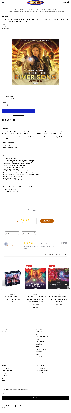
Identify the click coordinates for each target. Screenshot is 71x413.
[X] (11, 120)
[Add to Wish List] (21, 266)
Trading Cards (39, 343)
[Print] (8, 120)
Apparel (38, 346)
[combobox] (12, 233)
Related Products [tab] (7, 259)
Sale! (37, 354)
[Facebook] (3, 120)
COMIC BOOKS (40, 338)
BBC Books (4, 367)
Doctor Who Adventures (8, 377)
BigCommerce (11, 406)
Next (69, 289)
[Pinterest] (14, 120)
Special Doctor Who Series (51, 9)
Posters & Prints (40, 341)
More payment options (18, 115)
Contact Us (4, 328)
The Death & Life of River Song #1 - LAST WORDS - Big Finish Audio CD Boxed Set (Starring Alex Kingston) (36, 11)
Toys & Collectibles (41, 329)
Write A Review (47, 221)
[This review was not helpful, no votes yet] (65, 254)
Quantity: (4, 102)
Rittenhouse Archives (7, 370)
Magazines (39, 334)
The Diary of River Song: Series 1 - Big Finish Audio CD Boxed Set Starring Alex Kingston (12, 298)
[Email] (5, 120)
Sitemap (4, 331)
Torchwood (39, 351)
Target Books (5, 373)
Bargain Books (39, 356)
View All (4, 382)
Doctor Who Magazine (7, 368)
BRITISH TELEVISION (41, 349)
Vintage (3, 380)
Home (14, 9)
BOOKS (38, 333)
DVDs (37, 339)
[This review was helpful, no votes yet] (61, 254)
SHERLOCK (39, 353)
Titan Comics (5, 375)
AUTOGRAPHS (40, 328)
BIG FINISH (21, 9)
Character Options (6, 372)
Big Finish (4, 365)
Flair (23, 406)
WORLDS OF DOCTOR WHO (34, 9)
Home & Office (40, 348)
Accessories (39, 344)
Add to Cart (12, 288)
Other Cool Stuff (40, 358)
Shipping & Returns (6, 329)
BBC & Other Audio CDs (42, 336)
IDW (3, 378)
